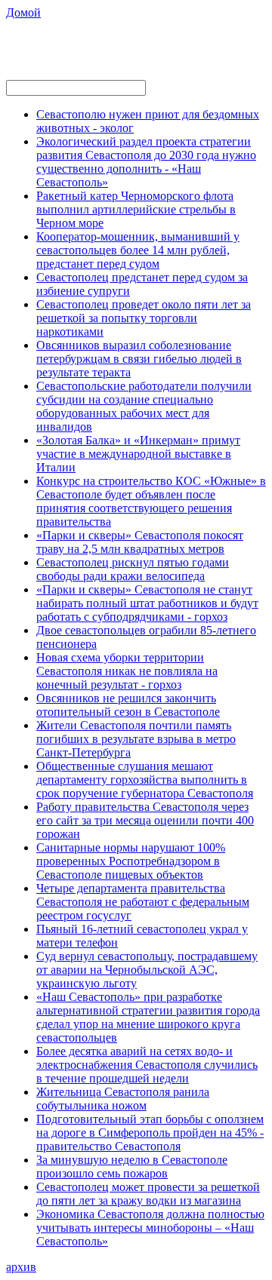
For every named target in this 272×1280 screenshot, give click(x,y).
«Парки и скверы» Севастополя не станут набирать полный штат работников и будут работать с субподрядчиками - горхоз (147, 603)
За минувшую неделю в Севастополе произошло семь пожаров (131, 1166)
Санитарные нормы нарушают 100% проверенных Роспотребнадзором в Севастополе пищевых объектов (130, 861)
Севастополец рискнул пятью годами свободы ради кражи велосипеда (132, 569)
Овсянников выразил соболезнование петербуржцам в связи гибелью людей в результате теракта (139, 359)
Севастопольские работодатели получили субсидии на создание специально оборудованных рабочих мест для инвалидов (144, 406)
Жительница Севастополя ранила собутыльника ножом (122, 1098)
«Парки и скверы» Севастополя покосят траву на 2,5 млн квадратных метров (139, 542)
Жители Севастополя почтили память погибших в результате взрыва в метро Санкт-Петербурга (136, 739)
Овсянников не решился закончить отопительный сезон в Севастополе (128, 705)
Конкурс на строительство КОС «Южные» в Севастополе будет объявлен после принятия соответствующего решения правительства (151, 501)
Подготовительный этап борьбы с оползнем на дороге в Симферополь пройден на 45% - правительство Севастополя (150, 1133)
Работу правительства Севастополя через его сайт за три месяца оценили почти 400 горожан (145, 820)
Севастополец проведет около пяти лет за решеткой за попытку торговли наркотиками (143, 318)
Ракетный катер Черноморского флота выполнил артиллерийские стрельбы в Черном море (136, 209)
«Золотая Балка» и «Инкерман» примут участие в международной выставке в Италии (138, 454)
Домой (23, 12)
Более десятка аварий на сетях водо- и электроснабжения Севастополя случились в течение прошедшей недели (147, 1065)
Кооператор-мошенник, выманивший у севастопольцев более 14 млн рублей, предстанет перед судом (138, 250)
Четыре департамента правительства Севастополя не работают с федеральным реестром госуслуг (142, 902)
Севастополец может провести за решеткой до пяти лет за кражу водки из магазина (148, 1193)
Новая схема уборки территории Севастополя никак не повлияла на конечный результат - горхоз (127, 671)
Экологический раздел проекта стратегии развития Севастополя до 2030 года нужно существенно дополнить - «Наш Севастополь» (146, 162)
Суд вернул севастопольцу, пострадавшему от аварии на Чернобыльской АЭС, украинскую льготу (147, 970)
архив (21, 1266)
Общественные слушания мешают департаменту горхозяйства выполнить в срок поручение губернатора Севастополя (144, 780)
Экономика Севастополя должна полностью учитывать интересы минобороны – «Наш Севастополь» (150, 1228)
